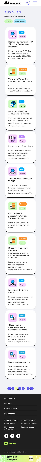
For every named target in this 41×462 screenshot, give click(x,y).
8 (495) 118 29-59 (28, 421)
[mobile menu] (35, 3)
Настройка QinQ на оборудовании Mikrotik (19, 112)
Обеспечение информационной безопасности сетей (17, 327)
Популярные (20, 21)
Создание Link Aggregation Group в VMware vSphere (17, 216)
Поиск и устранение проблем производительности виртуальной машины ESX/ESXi (18, 253)
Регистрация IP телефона (20, 146)
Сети (21, 32)
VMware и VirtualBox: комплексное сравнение (20, 80)
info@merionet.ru (27, 427)
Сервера (23, 69)
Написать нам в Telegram (9, 428)
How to (22, 74)
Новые (8, 21)
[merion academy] (12, 2)
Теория (22, 37)
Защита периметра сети (19, 362)
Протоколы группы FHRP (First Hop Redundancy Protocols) (20, 44)
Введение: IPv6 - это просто (18, 291)
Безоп (22, 315)
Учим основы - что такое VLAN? (20, 179)
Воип (21, 137)
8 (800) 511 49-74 (11, 421)
